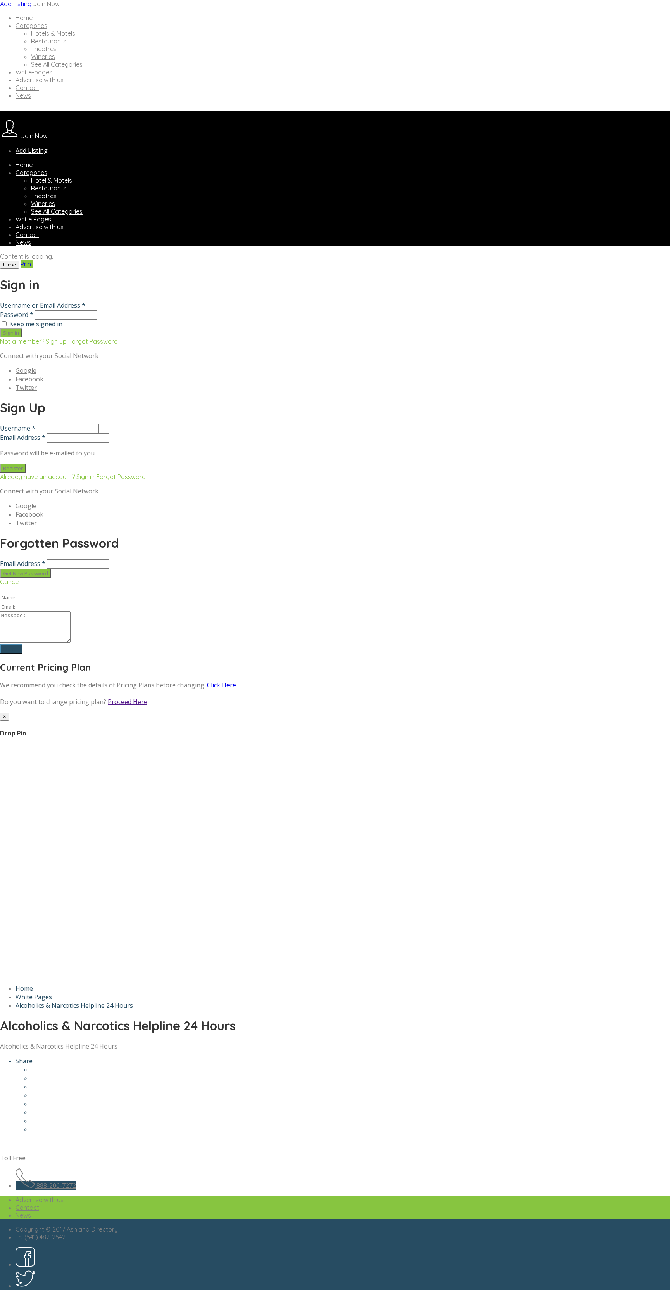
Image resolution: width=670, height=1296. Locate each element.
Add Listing (15, 4)
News (23, 95)
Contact (27, 88)
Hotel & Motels (51, 180)
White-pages (34, 72)
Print (27, 264)
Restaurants (48, 41)
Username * (17, 428)
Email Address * (22, 437)
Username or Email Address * (42, 305)
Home (24, 18)
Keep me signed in (35, 324)
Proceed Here (127, 701)
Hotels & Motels (53, 33)
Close (9, 265)
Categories (31, 25)
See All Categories (57, 64)
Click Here (221, 685)
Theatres (44, 49)
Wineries (43, 57)
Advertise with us (40, 80)
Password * (16, 314)
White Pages (33, 219)
